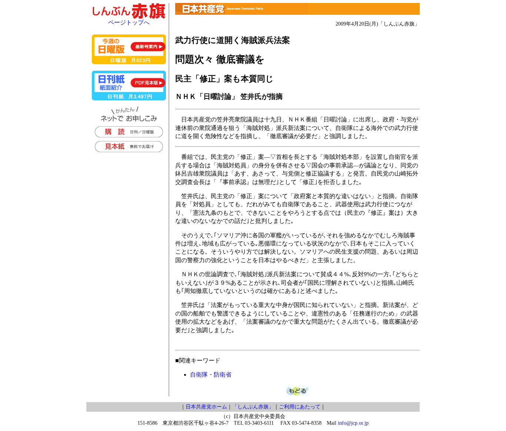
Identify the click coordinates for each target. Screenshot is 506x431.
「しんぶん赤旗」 (253, 407)
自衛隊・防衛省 (211, 374)
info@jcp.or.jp (353, 423)
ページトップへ (129, 22)
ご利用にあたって (299, 407)
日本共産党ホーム (206, 407)
